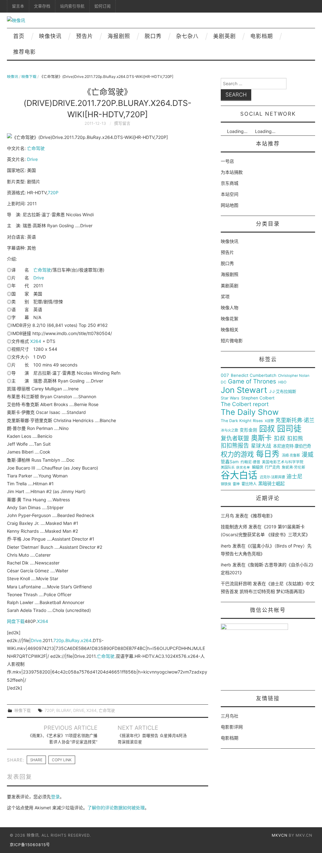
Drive (32, 159)
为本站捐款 (232, 172)
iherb (226, 545)
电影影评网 (232, 726)
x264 (86, 640)
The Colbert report (245, 404)
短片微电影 (232, 340)
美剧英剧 (224, 36)
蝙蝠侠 (257, 467)
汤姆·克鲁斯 (291, 456)
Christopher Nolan (293, 376)
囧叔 (267, 428)
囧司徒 (289, 428)
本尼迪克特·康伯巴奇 (292, 446)
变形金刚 (248, 430)
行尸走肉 (272, 467)
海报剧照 (119, 36)
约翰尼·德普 (250, 462)
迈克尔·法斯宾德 (272, 477)
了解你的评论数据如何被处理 (116, 807)
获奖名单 (243, 468)
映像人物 (229, 307)
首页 (19, 36)
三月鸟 (227, 515)
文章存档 (42, 6)
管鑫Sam (230, 461)
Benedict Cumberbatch (253, 375)
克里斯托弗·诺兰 (294, 420)
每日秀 (268, 454)
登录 (55, 796)
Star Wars (230, 398)
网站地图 (229, 205)
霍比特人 (249, 484)
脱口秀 (153, 36)
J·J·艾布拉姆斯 (282, 391)
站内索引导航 (72, 6)
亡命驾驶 (36, 148)
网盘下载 (16, 621)
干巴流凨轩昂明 (236, 583)
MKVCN (279, 835)
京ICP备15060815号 (30, 844)
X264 (35, 341)
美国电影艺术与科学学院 (282, 462)
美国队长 (228, 467)
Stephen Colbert (258, 398)
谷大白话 (239, 475)
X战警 (269, 421)
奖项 (225, 296)
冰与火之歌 (229, 430)
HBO (282, 382)
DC (223, 382)
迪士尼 (294, 477)
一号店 (227, 161)
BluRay (72, 640)
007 (225, 375)
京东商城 (229, 183)
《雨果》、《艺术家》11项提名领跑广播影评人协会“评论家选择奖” (62, 738)
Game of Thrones (252, 381)
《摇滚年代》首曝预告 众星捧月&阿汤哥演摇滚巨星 (152, 738)
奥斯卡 (261, 438)
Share (36, 759)
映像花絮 (229, 318)
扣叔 (279, 438)
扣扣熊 (295, 439)
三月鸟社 (229, 715)
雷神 (236, 484)
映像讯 (12, 76)
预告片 (84, 36)
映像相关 (229, 329)
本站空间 (229, 194)
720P (53, 192)
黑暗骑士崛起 (271, 483)
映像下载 (28, 76)
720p (58, 640)
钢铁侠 (226, 484)
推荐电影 (24, 52)
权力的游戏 (237, 454)
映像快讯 (50, 36)
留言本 (18, 6)
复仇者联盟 (235, 438)
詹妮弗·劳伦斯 (293, 467)
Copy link (62, 759)
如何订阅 (102, 6)
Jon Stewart (244, 390)
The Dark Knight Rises (242, 421)
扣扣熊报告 (235, 446)
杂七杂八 (187, 36)
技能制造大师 (234, 526)
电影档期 (261, 36)
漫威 (308, 454)
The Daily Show (250, 412)
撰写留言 (122, 123)
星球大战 (261, 446)
